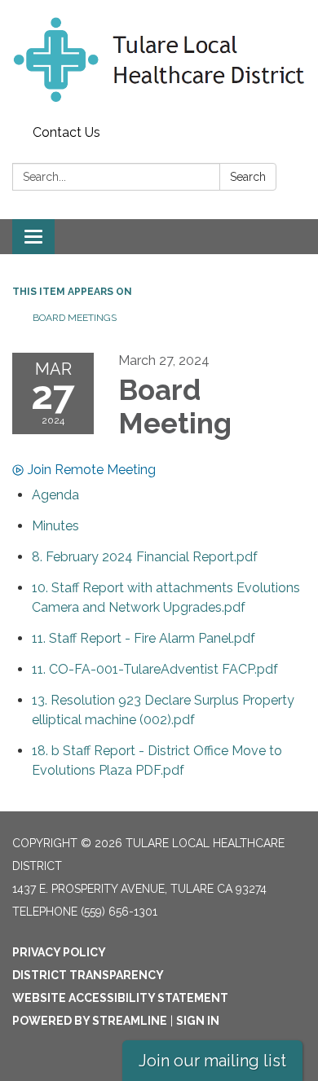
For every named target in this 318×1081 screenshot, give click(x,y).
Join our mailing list (212, 1060)
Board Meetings (75, 317)
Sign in (197, 1020)
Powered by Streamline (89, 1020)
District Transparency (88, 975)
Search (248, 176)
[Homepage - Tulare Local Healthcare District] (159, 59)
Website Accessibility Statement (120, 997)
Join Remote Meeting (92, 469)
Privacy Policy (59, 952)
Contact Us (66, 132)
